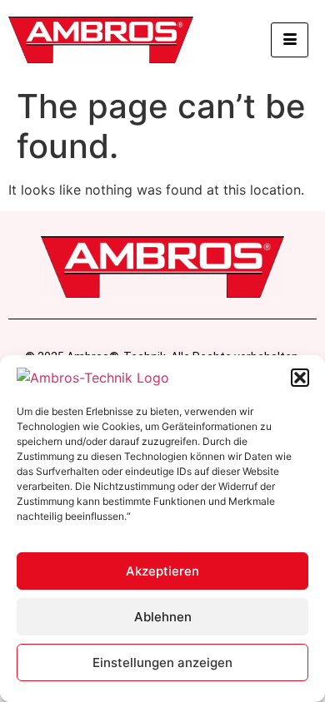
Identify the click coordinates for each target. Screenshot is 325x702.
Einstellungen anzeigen (162, 662)
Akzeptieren (162, 571)
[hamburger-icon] (289, 39)
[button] (300, 377)
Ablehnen (163, 617)
